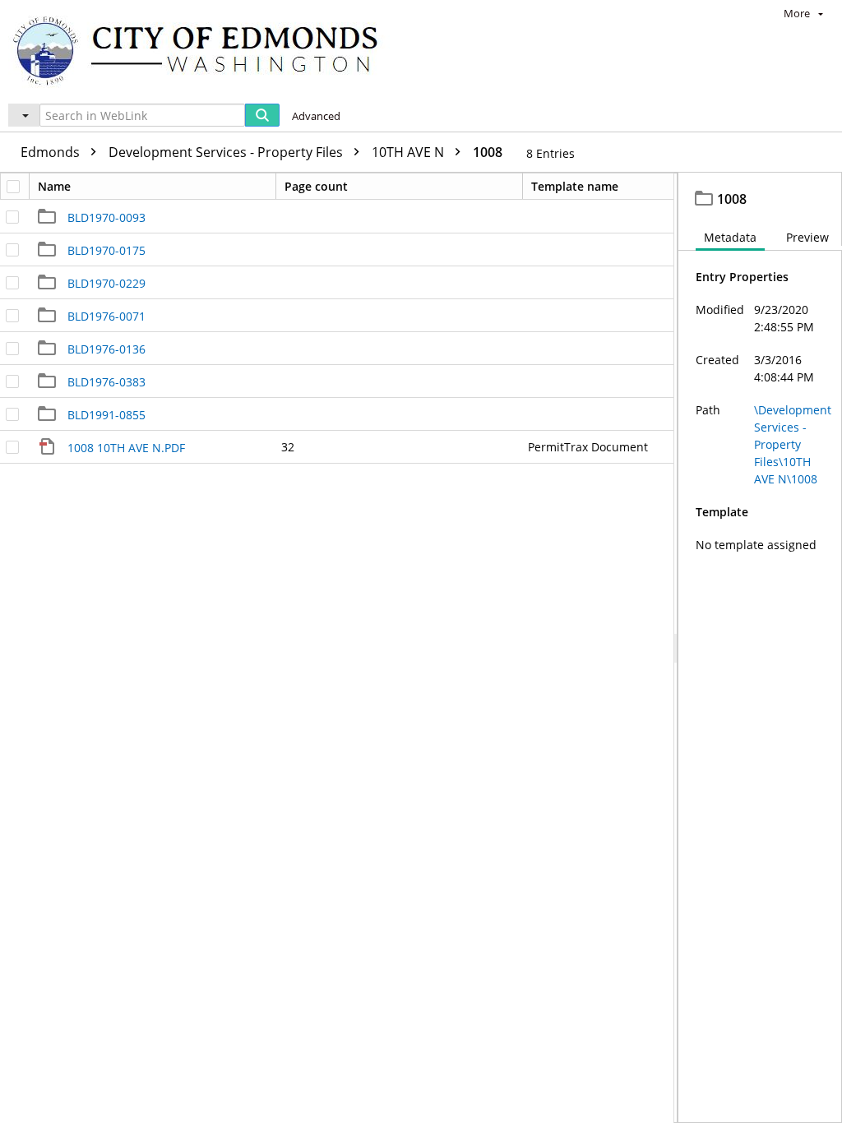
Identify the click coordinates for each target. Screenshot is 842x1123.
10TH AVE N (409, 152)
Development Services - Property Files (227, 152)
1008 (487, 152)
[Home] (203, 49)
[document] (760, 648)
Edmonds (52, 152)
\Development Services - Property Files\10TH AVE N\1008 (792, 444)
